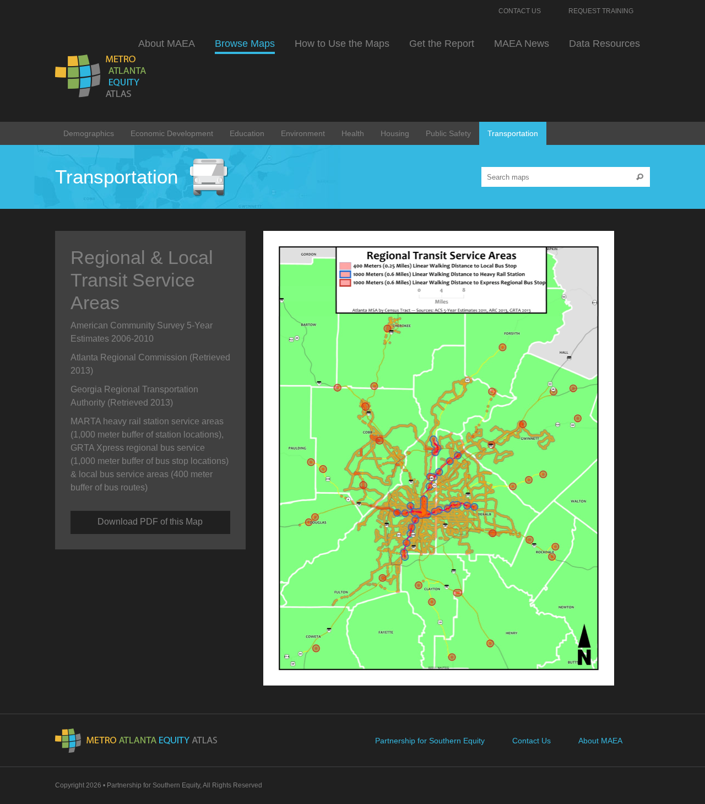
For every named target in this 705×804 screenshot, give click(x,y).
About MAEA (166, 43)
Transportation (512, 133)
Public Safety (448, 133)
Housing (395, 133)
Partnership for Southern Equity (430, 740)
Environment (303, 133)
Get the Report (441, 43)
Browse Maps (245, 43)
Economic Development (172, 133)
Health (352, 133)
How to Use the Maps (342, 43)
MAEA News (521, 43)
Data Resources (604, 43)
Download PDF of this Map (150, 521)
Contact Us (519, 11)
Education (247, 133)
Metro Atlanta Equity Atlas (101, 76)
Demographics (88, 133)
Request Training (600, 11)
